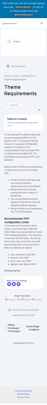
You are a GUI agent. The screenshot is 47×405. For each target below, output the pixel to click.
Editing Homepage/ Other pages (14, 327)
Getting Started (12, 270)
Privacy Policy (23, 397)
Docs (16, 75)
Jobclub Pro (28, 75)
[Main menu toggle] (41, 23)
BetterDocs (29, 343)
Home (7, 75)
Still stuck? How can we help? (26, 310)
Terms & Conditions (23, 391)
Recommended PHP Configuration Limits (22, 124)
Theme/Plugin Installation (32, 328)
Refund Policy (23, 394)
